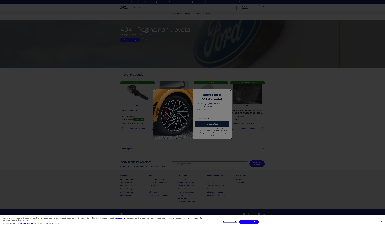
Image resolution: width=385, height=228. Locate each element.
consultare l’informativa (28, 223)
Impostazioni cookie (230, 222)
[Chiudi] (382, 221)
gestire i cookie (120, 218)
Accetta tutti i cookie (249, 222)
